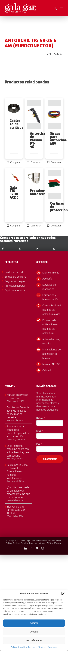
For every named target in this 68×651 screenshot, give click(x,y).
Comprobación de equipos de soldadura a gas (52, 310)
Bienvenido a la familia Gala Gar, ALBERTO (16, 510)
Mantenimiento (50, 272)
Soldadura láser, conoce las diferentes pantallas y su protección (18, 431)
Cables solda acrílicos (16, 124)
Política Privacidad (39, 541)
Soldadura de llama (15, 276)
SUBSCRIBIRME (50, 459)
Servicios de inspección (49, 287)
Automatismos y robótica (51, 341)
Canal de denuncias (29, 543)
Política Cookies (12, 543)
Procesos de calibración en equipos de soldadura (50, 327)
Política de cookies (19, 647)
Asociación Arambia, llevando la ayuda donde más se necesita (18, 412)
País (39, 444)
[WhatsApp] (54, 249)
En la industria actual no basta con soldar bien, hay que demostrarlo (18, 450)
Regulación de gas (15, 281)
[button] (63, 593)
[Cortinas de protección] (54, 184)
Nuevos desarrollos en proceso (17, 396)
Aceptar (34, 623)
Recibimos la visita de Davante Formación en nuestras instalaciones (17, 472)
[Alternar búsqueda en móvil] (55, 8)
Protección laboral (15, 285)
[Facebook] (3, 249)
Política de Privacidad (37, 647)
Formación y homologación (50, 297)
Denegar (34, 631)
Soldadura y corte (14, 272)
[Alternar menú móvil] (61, 8)
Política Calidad (54, 541)
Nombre (40, 418)
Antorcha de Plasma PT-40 (37, 140)
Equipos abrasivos (15, 290)
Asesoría (47, 278)
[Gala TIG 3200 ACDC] (13, 176)
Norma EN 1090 (51, 364)
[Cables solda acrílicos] (13, 108)
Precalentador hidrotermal (41, 192)
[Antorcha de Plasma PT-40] (34, 114)
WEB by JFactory (54, 543)
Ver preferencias (34, 640)
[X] (20, 249)
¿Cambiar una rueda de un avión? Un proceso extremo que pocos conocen (18, 492)
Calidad (46, 370)
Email (39, 431)
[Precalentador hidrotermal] (34, 178)
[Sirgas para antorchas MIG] (54, 114)
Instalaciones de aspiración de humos (51, 354)
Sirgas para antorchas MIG (58, 138)
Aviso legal (52, 647)
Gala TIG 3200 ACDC (14, 192)
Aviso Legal (25, 541)
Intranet (42, 543)
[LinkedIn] (37, 249)
